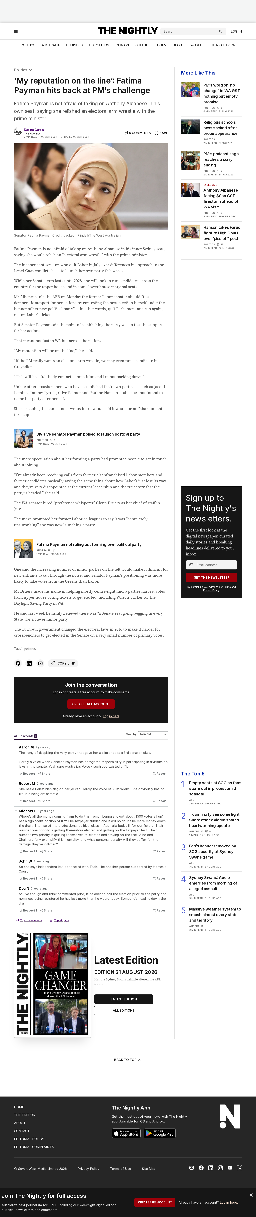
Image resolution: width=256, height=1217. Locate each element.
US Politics (99, 45)
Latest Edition (124, 999)
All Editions (124, 1010)
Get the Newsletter (211, 577)
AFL (191, 799)
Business (74, 45)
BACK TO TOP (125, 1060)
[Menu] (16, 31)
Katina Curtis (34, 130)
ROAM (161, 45)
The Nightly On (222, 45)
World (196, 45)
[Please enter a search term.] (220, 31)
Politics (28, 45)
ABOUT (20, 1123)
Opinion (122, 45)
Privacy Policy (211, 590)
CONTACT (22, 1131)
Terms (227, 586)
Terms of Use (120, 1169)
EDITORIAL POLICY (29, 1139)
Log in (236, 31)
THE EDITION (24, 1115)
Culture (143, 45)
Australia (51, 45)
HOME (19, 1107)
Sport (178, 45)
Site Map (149, 1169)
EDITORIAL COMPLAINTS (34, 1147)
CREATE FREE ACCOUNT (91, 704)
